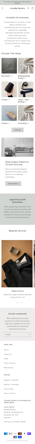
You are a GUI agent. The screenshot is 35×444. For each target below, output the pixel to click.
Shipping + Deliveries (11, 380)
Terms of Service (10, 363)
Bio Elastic (5, 76)
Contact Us (8, 354)
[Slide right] (22, 302)
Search (6, 350)
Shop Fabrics (13, 184)
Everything (22, 123)
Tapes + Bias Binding (23, 101)
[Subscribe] (29, 334)
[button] (2, 8)
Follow (6, 358)
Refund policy (8, 367)
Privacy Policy (9, 389)
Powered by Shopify (23, 440)
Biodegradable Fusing (24, 77)
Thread (4, 100)
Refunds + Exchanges (11, 384)
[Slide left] (13, 302)
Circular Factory (14, 440)
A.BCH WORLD (9, 407)
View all (17, 130)
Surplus (4, 123)
